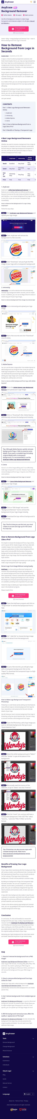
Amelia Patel (5, 56)
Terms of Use (19, 1101)
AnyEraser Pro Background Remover (11, 1001)
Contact (5, 1087)
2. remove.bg (8, 115)
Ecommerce (6, 1060)
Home (3, 38)
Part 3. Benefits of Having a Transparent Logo (17, 130)
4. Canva (7, 121)
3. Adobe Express (10, 118)
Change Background (9, 1046)
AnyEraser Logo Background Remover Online (14, 961)
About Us (11, 1101)
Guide (4, 1079)
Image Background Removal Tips (20, 38)
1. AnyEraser (8, 113)
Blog (7, 38)
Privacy (26, 1101)
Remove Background (9, 1042)
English (28, 1094)
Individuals (6, 1065)
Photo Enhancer (7, 1050)
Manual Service (7, 1083)
